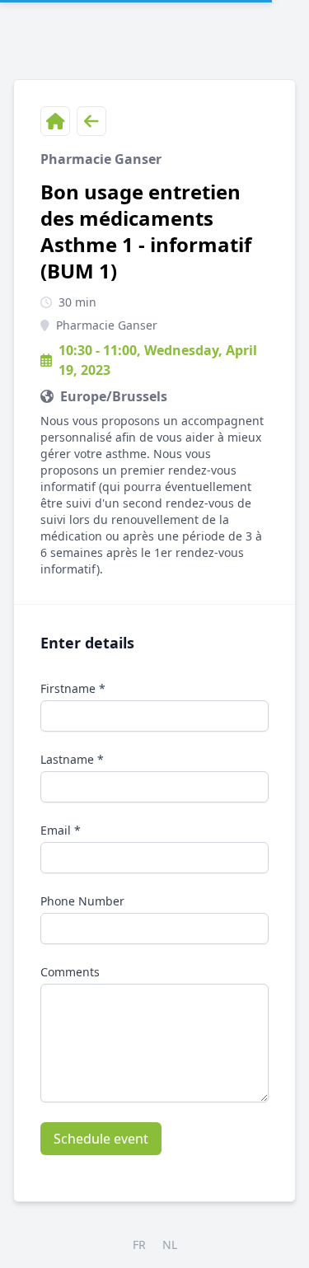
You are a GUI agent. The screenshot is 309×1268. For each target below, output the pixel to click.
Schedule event (101, 1139)
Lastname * (72, 759)
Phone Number (82, 901)
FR (139, 1244)
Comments (70, 972)
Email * (60, 830)
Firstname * (72, 688)
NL (169, 1244)
